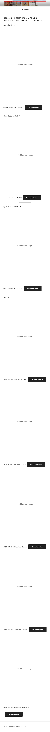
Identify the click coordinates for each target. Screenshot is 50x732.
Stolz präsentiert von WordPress (15, 726)
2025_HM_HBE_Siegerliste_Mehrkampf (16, 707)
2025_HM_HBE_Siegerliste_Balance (15, 547)
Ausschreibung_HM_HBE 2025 (13, 107)
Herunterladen (33, 107)
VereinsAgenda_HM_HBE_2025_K (14, 464)
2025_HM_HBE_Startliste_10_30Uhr (15, 379)
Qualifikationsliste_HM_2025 (12, 198)
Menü (26, 9)
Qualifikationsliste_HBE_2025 (12, 288)
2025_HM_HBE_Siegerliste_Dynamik (15, 629)
